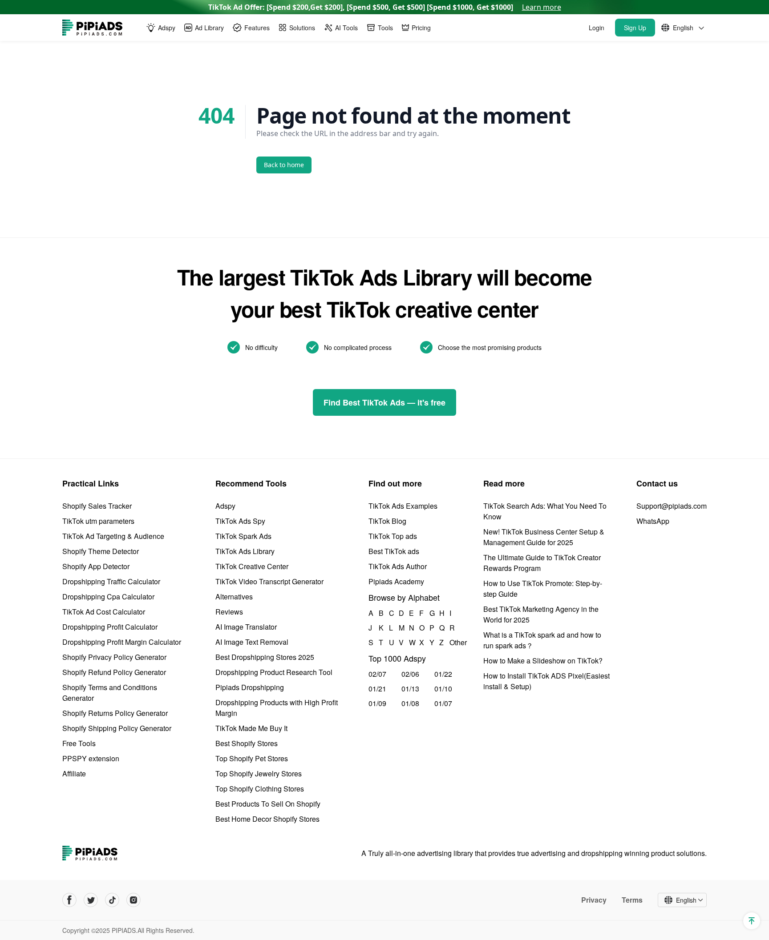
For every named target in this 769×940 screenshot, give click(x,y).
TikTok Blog (387, 521)
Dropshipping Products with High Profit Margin (276, 707)
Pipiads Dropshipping (249, 687)
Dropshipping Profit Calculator (110, 627)
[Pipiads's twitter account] (91, 900)
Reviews (229, 612)
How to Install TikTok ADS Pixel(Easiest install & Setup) (546, 681)
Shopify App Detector (96, 566)
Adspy (225, 506)
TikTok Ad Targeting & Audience (113, 536)
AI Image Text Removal (251, 642)
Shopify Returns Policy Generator (115, 713)
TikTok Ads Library (245, 551)
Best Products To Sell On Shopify (267, 804)
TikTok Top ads (392, 536)
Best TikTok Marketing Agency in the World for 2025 (541, 614)
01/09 (377, 703)
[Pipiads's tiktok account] (112, 900)
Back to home (284, 165)
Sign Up (635, 27)
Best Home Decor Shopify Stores (267, 819)
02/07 (377, 674)
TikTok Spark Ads (243, 536)
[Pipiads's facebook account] (69, 900)
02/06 (410, 674)
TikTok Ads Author (397, 566)
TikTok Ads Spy (240, 521)
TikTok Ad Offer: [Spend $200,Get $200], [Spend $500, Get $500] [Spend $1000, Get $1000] (384, 7)
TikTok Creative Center (251, 566)
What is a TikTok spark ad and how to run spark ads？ (542, 640)
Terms (632, 900)
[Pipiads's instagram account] (133, 900)
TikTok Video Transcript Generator (269, 581)
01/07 (443, 703)
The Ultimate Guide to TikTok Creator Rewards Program (542, 562)
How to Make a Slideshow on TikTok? (543, 660)
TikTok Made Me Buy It (251, 728)
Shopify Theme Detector (100, 551)
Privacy (594, 900)
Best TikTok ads (393, 551)
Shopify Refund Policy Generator (114, 672)
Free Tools (79, 743)
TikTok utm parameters (98, 521)
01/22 (443, 674)
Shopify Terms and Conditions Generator (109, 692)
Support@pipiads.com (671, 506)
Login (596, 27)
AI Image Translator (246, 627)
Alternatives (234, 596)
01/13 (410, 688)
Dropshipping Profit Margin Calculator (121, 642)
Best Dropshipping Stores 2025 (264, 657)
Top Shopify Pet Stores (251, 758)
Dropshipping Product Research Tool (273, 672)
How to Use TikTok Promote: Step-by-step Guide (542, 588)
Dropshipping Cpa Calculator (108, 596)
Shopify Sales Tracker (97, 506)
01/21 (377, 688)
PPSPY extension (90, 758)
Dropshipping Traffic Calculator (111, 581)
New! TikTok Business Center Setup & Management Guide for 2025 (543, 536)
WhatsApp (652, 521)
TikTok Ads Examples (402, 506)
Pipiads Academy (396, 581)
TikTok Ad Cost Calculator (103, 612)
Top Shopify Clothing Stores (259, 788)
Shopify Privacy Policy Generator (114, 657)
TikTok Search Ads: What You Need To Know (545, 511)
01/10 (443, 688)
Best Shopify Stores (246, 743)
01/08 (410, 703)
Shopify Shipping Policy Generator (116, 728)
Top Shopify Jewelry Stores (258, 773)
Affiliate (74, 773)
